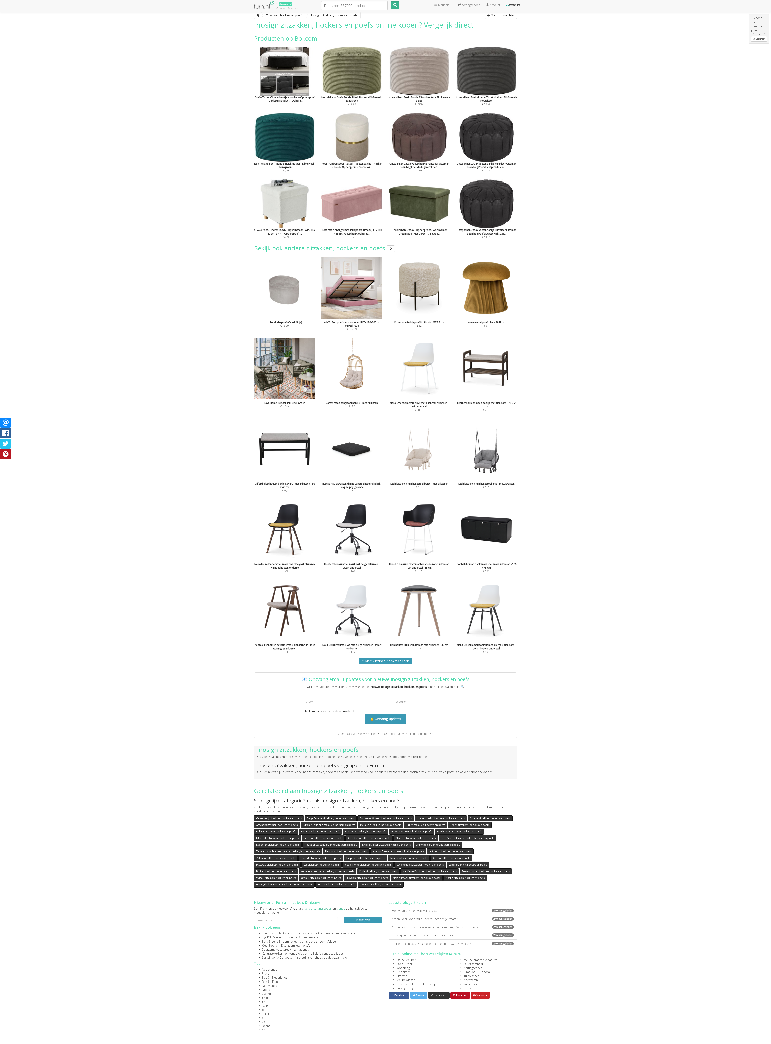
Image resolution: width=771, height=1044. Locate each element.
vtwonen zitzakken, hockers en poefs (380, 884)
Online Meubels (407, 960)
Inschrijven (363, 920)
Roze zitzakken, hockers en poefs (451, 858)
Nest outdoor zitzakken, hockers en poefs (416, 878)
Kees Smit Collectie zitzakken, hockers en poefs (467, 838)
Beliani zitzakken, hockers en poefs (276, 831)
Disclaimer (403, 972)
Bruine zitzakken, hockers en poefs (276, 871)
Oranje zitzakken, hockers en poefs (321, 878)
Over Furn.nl (404, 964)
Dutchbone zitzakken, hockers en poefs (459, 831)
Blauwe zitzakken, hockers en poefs (416, 838)
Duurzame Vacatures (275, 949)
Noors (266, 990)
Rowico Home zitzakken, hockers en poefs (486, 871)
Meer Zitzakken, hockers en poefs (386, 661)
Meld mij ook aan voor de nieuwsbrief (329, 711)
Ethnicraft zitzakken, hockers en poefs (277, 838)
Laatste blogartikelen (407, 902)
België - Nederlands (274, 977)
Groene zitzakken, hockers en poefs (490, 818)
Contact (469, 988)
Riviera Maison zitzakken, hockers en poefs (386, 844)
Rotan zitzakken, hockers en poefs (320, 831)
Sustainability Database (277, 957)
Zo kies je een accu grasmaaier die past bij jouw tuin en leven (452, 944)
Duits (265, 1006)
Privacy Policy (405, 988)
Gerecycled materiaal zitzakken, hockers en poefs (284, 884)
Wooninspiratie (473, 984)
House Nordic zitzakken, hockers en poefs (441, 818)
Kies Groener (270, 945)
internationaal (301, 949)
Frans (265, 973)
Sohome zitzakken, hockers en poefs (365, 831)
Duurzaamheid (473, 964)
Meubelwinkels (406, 980)
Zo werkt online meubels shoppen (419, 984)
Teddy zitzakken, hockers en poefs (469, 825)
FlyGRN (266, 937)
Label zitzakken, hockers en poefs (468, 864)
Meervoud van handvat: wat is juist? (452, 911)
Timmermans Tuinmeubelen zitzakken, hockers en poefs (288, 851)
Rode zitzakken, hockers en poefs (378, 871)
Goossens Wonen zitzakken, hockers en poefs (386, 818)
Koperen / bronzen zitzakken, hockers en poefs (327, 871)
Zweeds (267, 994)
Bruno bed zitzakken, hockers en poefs (438, 844)
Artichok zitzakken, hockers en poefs (277, 825)
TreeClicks (268, 933)
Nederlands (269, 969)
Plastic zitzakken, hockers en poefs (465, 878)
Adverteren (471, 980)
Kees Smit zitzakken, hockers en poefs (369, 838)
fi (262, 1018)
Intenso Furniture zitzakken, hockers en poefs (398, 851)
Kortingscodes (473, 968)
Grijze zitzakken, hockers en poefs (425, 825)
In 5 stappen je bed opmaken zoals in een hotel (452, 935)
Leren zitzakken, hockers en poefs (323, 838)
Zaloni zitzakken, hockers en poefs (275, 858)
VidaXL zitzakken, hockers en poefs (276, 878)
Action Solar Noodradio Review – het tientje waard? (452, 919)
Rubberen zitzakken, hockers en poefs (277, 844)
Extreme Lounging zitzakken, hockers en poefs (329, 825)
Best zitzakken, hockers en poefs (336, 884)
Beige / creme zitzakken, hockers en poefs (330, 818)
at (263, 1030)
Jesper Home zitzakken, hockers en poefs (368, 864)
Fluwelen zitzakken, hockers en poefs (367, 878)
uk (263, 1022)
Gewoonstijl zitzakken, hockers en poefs (279, 818)
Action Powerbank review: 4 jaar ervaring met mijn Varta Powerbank (452, 927)
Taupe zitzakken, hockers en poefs (365, 858)
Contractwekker (272, 953)
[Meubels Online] (257, 15)
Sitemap (402, 976)
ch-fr (265, 1002)
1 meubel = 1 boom (477, 972)
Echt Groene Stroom (275, 941)
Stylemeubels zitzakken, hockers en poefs (420, 864)
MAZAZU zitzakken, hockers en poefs (277, 864)
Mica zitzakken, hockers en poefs (408, 858)
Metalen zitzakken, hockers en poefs (380, 825)
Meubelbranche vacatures (480, 960)
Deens (266, 1026)
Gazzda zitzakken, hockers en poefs (411, 831)
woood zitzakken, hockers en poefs (321, 858)
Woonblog (403, 968)
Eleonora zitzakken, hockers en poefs (346, 851)
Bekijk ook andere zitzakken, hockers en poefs (320, 248)
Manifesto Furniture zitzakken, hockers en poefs (430, 871)
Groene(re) (285, 4)
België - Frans (270, 982)
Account (494, 5)
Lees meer (760, 38)
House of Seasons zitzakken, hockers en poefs (331, 844)
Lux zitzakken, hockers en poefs (321, 864)
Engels (266, 1014)
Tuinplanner (471, 976)
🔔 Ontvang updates (385, 719)
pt (263, 1010)
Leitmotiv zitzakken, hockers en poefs (450, 851)
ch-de (265, 998)
